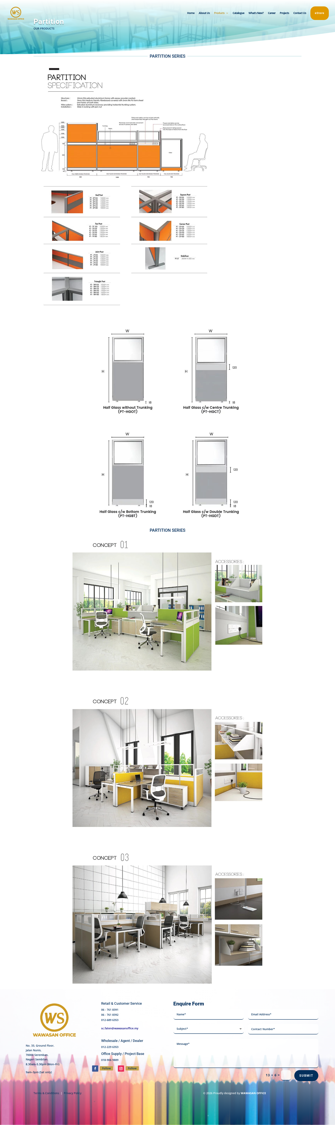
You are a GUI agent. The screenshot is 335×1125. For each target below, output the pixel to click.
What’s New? (256, 13)
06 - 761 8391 (109, 1009)
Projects (284, 13)
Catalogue (238, 13)
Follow (106, 1068)
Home (190, 13)
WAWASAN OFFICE (253, 1093)
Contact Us (299, 13)
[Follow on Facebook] (95, 1068)
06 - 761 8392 (109, 1015)
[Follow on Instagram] (121, 1068)
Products (219, 13)
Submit (306, 1075)
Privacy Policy (72, 1093)
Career (271, 13)
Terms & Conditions (46, 1093)
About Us (204, 13)
